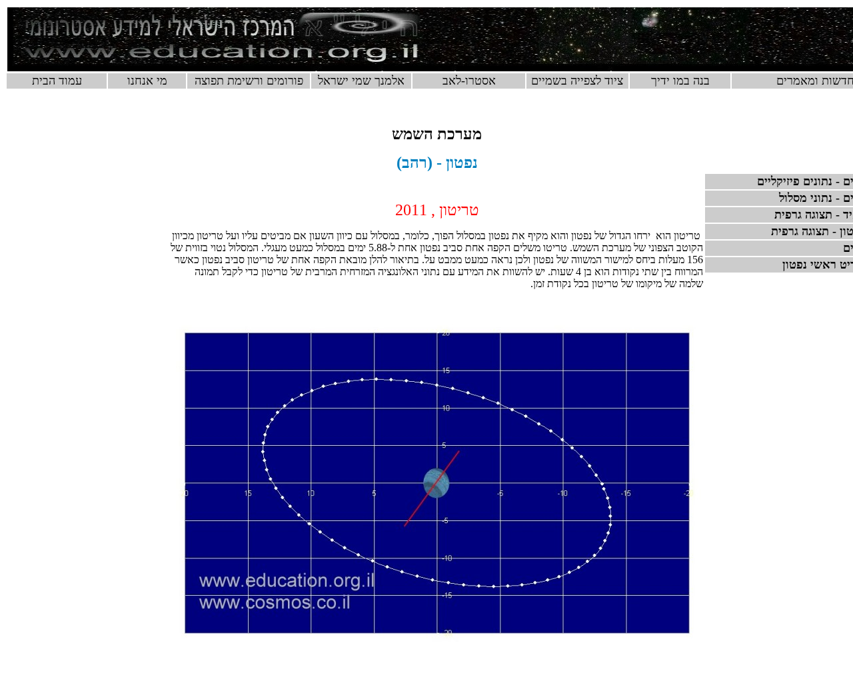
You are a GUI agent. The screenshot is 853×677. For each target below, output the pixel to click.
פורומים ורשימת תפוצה (249, 80)
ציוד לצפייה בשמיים (577, 80)
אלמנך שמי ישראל (361, 80)
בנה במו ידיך (680, 80)
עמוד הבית (57, 80)
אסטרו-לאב (469, 80)
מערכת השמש (437, 134)
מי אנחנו (147, 80)
